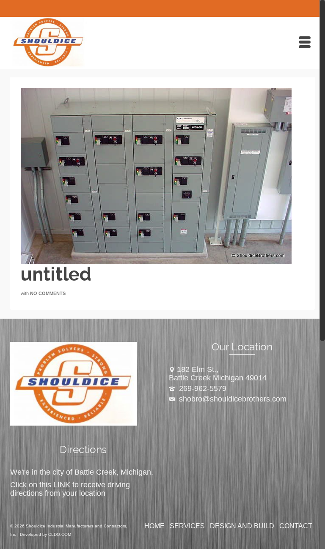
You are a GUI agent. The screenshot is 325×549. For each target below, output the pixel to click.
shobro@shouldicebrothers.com (231, 399)
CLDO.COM (59, 534)
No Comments (48, 293)
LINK (61, 485)
